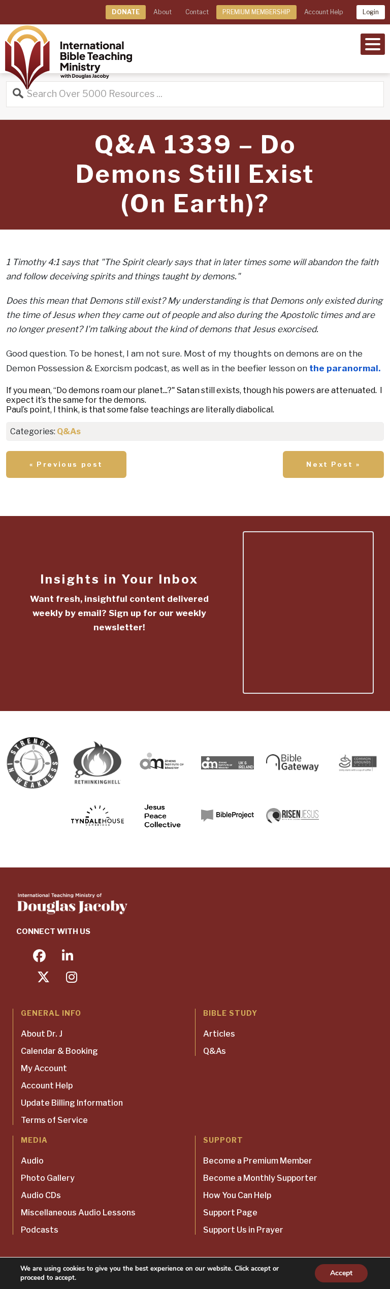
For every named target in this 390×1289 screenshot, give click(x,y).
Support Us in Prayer (243, 1230)
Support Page (230, 1212)
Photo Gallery (48, 1178)
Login (371, 12)
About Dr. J (41, 1034)
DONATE (126, 12)
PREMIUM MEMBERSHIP (256, 12)
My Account (44, 1068)
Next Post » (333, 464)
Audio (32, 1161)
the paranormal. (344, 368)
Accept (341, 1273)
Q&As (69, 431)
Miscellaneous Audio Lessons (78, 1212)
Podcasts (39, 1230)
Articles (219, 1034)
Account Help (323, 12)
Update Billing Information (72, 1103)
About (162, 12)
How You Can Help (237, 1195)
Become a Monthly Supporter (260, 1178)
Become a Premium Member (257, 1161)
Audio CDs (41, 1195)
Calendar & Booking (59, 1051)
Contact (197, 12)
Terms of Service (54, 1120)
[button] (372, 43)
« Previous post (66, 464)
